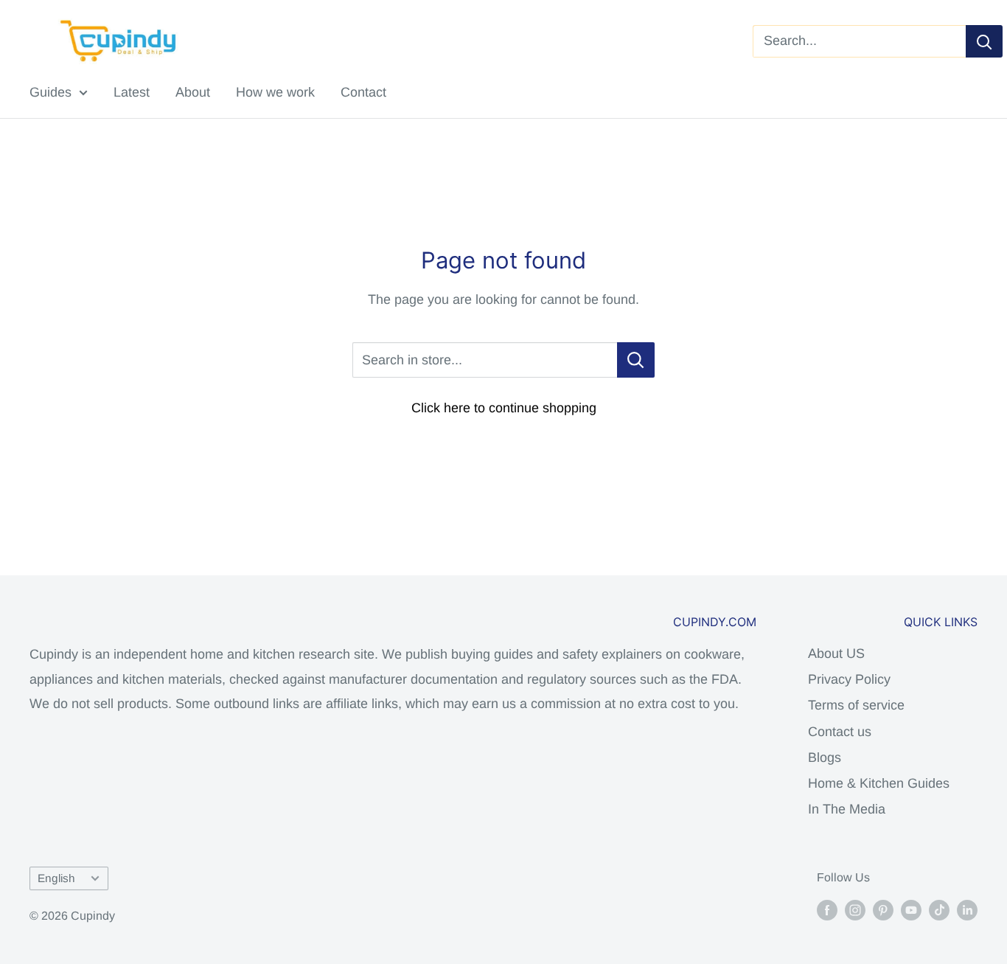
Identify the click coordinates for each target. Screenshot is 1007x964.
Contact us (839, 731)
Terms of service (856, 705)
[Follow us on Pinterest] (883, 909)
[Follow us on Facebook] (827, 909)
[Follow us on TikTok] (939, 909)
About (192, 92)
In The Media (846, 809)
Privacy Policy (849, 679)
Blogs (824, 757)
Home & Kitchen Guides (878, 783)
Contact (363, 92)
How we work (275, 92)
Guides (50, 92)
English (56, 878)
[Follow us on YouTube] (911, 909)
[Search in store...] (636, 360)
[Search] (984, 41)
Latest (132, 92)
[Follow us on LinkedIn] (967, 909)
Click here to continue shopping (503, 407)
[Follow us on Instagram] (855, 909)
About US (836, 653)
